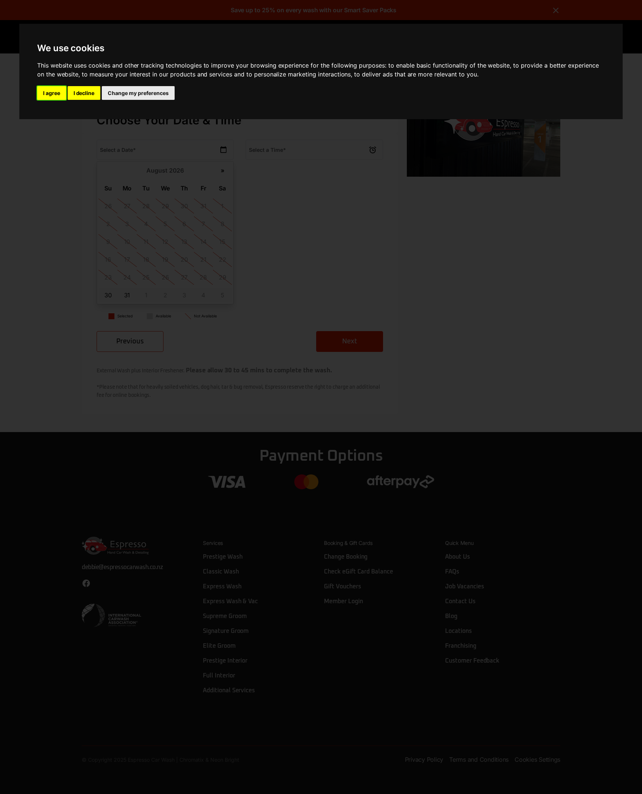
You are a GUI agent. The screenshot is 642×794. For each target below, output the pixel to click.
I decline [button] (84, 93)
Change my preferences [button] (138, 93)
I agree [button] (51, 93)
